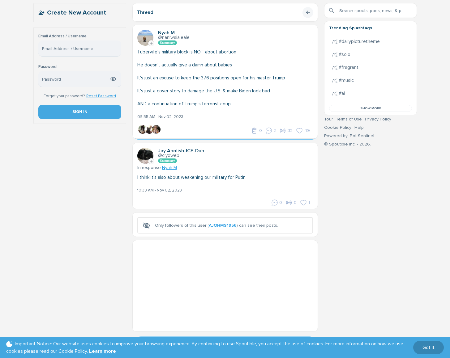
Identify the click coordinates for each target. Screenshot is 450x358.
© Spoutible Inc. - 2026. (347, 144)
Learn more (102, 351)
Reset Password (101, 96)
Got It (428, 347)
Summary (167, 43)
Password (47, 67)
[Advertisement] (225, 283)
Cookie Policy (337, 127)
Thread (145, 12)
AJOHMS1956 (223, 225)
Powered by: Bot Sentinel (349, 135)
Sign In (79, 111)
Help (359, 127)
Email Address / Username (62, 36)
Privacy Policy (378, 119)
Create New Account (76, 12)
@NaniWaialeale (174, 37)
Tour (328, 119)
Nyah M (169, 167)
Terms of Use (349, 119)
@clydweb (168, 155)
